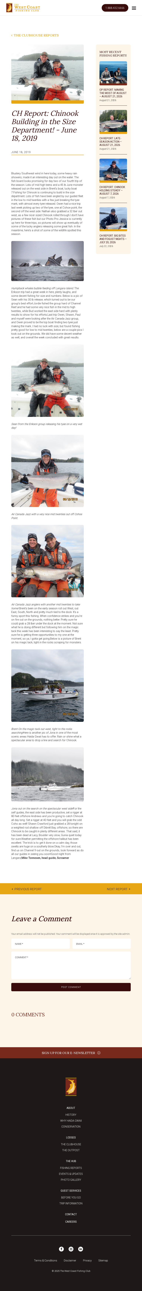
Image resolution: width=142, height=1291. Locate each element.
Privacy (87, 1260)
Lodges (71, 1137)
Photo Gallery (71, 1179)
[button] (133, 7)
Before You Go (71, 1197)
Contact (71, 1214)
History (70, 1114)
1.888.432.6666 (115, 7)
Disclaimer (70, 1260)
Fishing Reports (71, 1168)
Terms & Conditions (45, 1260)
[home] (23, 7)
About (71, 1107)
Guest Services (71, 1190)
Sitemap (103, 1260)
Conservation (70, 1126)
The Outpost (71, 1150)
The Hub (71, 1161)
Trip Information (70, 1203)
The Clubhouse (71, 1144)
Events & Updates (71, 1173)
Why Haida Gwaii (71, 1120)
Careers (71, 1221)
